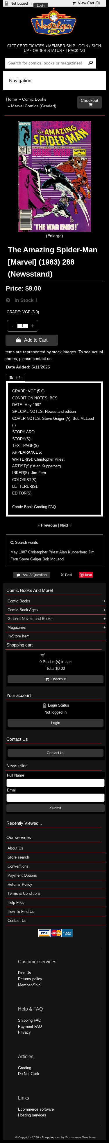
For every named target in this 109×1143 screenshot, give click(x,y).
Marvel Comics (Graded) (33, 106)
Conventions (18, 866)
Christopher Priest (43, 552)
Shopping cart (59, 655)
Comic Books (34, 99)
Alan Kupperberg (73, 552)
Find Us (24, 973)
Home (11, 99)
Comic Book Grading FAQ (34, 507)
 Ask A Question (32, 575)
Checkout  (89, 102)
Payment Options (22, 875)
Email (12, 790)
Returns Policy (20, 884)
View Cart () (88, 3)
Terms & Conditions (24, 893)
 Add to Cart (31, 340)
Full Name (15, 775)
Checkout (57, 679)
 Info (16, 378)
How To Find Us (21, 911)
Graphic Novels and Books (30, 618)
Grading (24, 1068)
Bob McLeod (53, 559)
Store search (18, 857)
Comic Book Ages (23, 610)
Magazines (17, 627)
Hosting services (32, 1115)
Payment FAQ (30, 1026)
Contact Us (55, 753)
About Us (15, 848)
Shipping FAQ (29, 1020)
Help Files (16, 902)
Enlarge (54, 235)
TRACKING (75, 50)
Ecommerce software (36, 1109)
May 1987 (18, 552)
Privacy (24, 1032)
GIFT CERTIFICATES (25, 46)
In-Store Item (19, 636)
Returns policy (30, 979)
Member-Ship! (30, 985)
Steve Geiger (30, 559)
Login (40, 5)
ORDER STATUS (47, 50)
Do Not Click (28, 1074)
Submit (55, 808)
